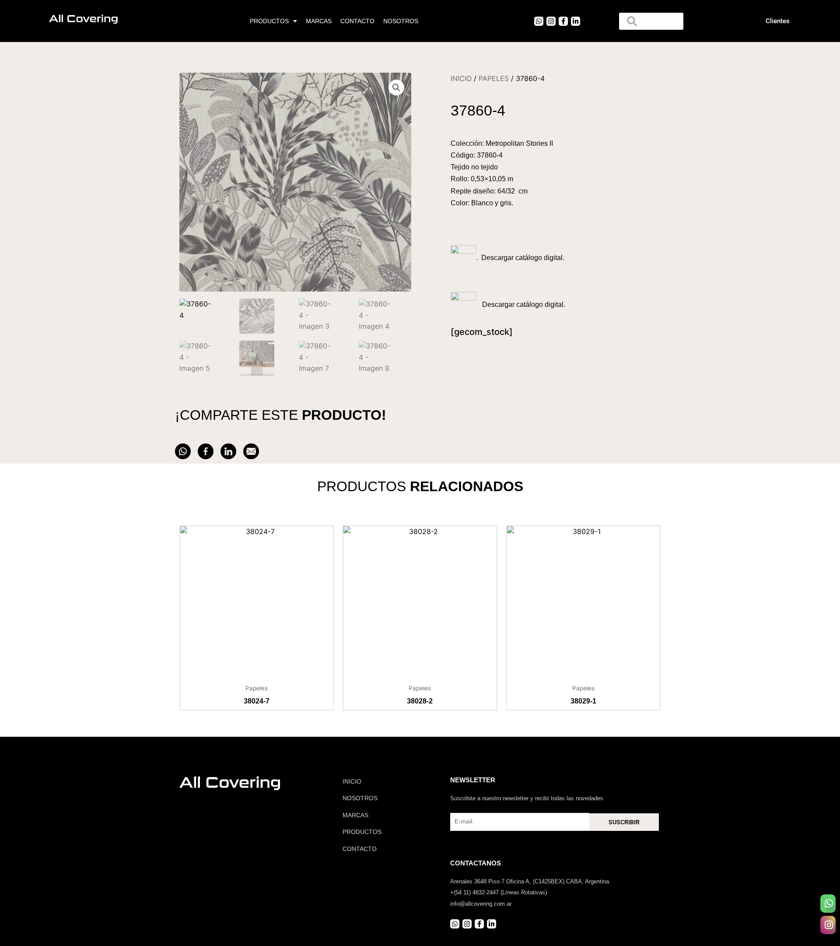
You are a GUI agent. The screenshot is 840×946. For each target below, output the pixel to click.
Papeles (494, 78)
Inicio (461, 78)
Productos (269, 21)
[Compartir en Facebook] (206, 451)
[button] (396, 87)
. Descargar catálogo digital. (520, 257)
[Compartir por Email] (251, 451)
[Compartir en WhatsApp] (183, 451)
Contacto (357, 21)
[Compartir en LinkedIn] (228, 451)
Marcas (319, 21)
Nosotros (400, 21)
